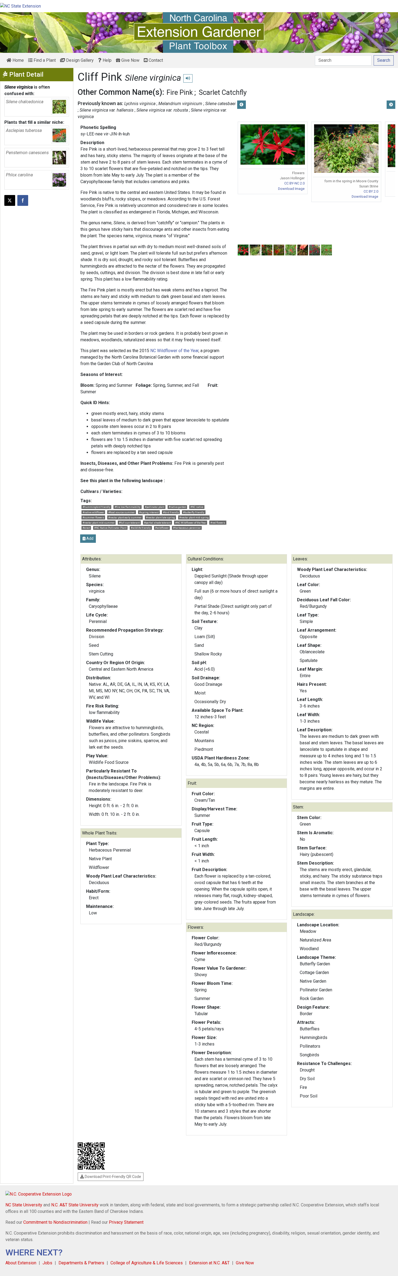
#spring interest (149, 512)
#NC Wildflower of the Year (190, 522)
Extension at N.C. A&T (209, 1262)
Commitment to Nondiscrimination (55, 1222)
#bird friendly (171, 512)
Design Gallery (79, 60)
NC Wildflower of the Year (174, 350)
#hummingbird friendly (96, 506)
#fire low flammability (128, 506)
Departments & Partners (81, 1262)
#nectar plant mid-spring (194, 517)
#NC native (196, 506)
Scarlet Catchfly (223, 92)
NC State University (23, 1204)
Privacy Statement (126, 1222)
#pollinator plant (154, 506)
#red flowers (217, 522)
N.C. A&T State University (75, 1204)
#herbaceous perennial (187, 527)
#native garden (177, 506)
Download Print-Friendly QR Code (112, 1176)
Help (107, 60)
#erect (86, 527)
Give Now (129, 60)
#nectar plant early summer (125, 517)
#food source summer (121, 512)
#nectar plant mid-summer (99, 522)
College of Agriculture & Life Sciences (146, 1262)
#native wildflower (93, 512)
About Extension (20, 1262)
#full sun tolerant (129, 522)
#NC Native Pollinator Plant (110, 527)
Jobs (47, 1262)
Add (89, 538)
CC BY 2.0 (371, 191)
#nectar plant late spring (160, 517)
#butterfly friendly (193, 512)
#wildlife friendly (141, 527)
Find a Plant (44, 60)
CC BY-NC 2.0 (294, 183)
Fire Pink (180, 92)
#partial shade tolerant (157, 522)
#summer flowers (93, 517)
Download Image (291, 189)
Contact (155, 60)
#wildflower (162, 527)
